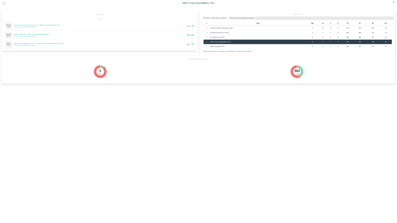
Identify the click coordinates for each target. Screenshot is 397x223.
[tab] (215, 18)
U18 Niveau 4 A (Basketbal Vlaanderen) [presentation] (215, 18)
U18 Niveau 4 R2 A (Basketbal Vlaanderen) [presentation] (242, 18)
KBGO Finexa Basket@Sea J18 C (220, 42)
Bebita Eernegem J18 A (217, 46)
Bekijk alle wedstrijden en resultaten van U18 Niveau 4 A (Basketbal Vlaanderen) (228, 51)
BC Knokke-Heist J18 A (217, 37)
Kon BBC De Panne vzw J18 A (219, 32)
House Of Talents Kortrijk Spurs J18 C (221, 28)
